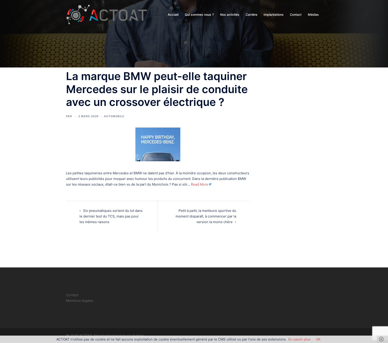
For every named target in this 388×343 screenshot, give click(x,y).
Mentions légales (79, 300)
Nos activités (229, 14)
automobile (114, 116)
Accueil (173, 14)
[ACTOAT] (106, 14)
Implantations (274, 14)
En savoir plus (299, 339)
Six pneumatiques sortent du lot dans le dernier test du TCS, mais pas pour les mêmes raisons (111, 216)
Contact (296, 14)
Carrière (251, 14)
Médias (313, 14)
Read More (199, 184)
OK (318, 339)
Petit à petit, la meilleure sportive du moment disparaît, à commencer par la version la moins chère (206, 216)
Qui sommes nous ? (199, 14)
